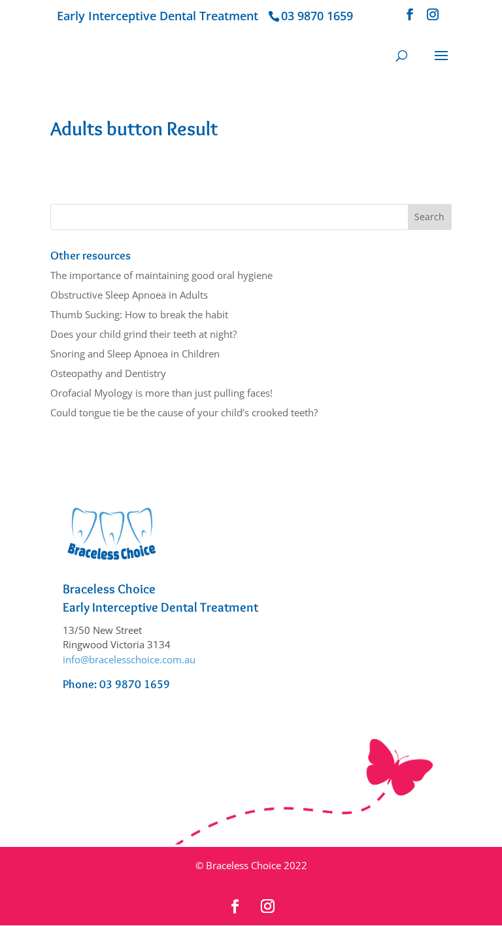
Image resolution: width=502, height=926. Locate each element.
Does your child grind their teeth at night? (143, 333)
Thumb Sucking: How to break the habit (139, 314)
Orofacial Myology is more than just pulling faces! (161, 392)
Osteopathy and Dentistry (108, 373)
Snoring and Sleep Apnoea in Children (135, 353)
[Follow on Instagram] (267, 906)
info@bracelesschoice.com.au (129, 659)
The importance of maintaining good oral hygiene (161, 275)
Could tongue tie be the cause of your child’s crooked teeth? (184, 412)
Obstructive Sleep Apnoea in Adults (129, 294)
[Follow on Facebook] (234, 906)
